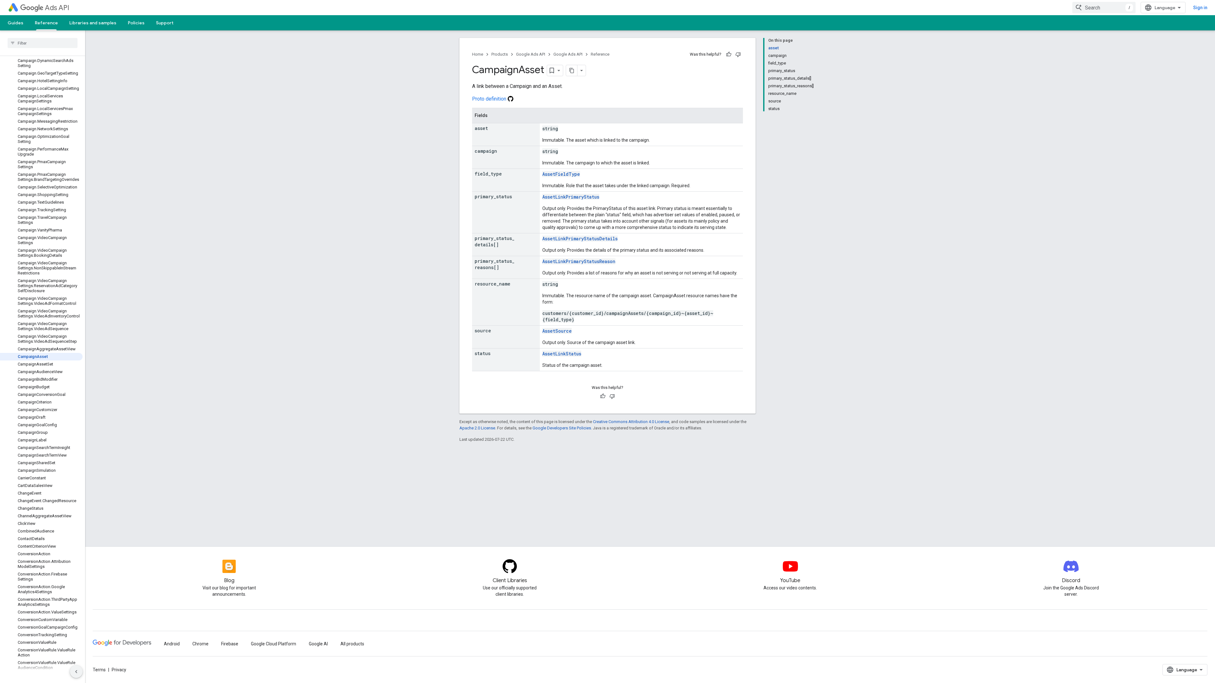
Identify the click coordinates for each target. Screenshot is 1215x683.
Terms (99, 669)
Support (164, 23)
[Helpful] (728, 54)
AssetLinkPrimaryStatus (570, 197)
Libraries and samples (92, 23)
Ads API (57, 7)
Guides (15, 23)
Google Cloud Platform (273, 643)
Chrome (200, 643)
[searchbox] (43, 43)
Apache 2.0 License (477, 428)
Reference (46, 23)
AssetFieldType (561, 174)
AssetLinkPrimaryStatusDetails (580, 239)
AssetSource (557, 331)
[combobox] (1104, 7)
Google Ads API (530, 54)
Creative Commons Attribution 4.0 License (631, 421)
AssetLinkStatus (561, 354)
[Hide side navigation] (76, 671)
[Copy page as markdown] (571, 70)
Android (172, 643)
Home (477, 54)
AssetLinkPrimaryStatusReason (578, 261)
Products (499, 54)
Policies (136, 23)
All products (352, 643)
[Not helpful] (738, 54)
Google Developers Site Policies (562, 428)
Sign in (1200, 7)
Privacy (119, 669)
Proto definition (490, 99)
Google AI (318, 643)
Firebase (229, 643)
